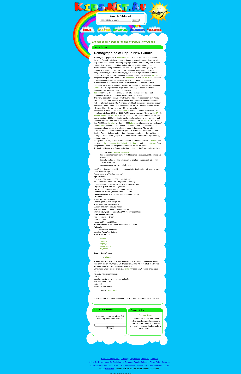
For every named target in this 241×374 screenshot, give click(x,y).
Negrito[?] (103, 244)
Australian (152, 141)
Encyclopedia (100, 41)
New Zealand (122, 143)
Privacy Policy (155, 362)
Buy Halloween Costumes (122, 362)
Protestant (102, 126)
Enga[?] (97, 88)
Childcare (154, 359)
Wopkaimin (109, 257)
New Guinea (156, 75)
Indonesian (130, 78)
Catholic (110, 123)
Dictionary (124, 359)
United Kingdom (109, 143)
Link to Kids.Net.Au (96, 362)
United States (151, 143)
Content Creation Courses (118, 365)
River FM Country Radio (110, 359)
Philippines (134, 143)
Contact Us (166, 362)
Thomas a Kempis (145, 315)
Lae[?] (155, 113)
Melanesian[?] (105, 239)
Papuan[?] (103, 241)
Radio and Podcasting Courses (141, 365)
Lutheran (132, 123)
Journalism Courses (161, 365)
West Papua (148, 78)
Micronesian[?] (105, 246)
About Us (108, 362)
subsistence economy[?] (120, 152)
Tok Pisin (97, 93)
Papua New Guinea (124, 58)
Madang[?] (130, 116)
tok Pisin (128, 269)
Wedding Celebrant (141, 362)
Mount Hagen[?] (100, 116)
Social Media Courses (98, 365)
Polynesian (104, 249)
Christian (145, 121)
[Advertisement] (76, 102)
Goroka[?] (115, 116)
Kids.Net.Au (109, 369)
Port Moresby (124, 110)
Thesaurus (145, 359)
